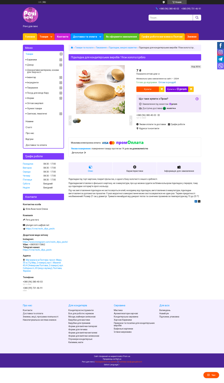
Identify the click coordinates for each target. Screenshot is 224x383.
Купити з (171, 89)
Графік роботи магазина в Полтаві (162, 36)
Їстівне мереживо (123, 332)
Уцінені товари (34, 108)
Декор (30, 65)
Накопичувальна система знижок (39, 320)
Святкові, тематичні (37, 113)
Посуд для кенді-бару (38, 93)
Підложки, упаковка (169, 316)
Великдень (165, 310)
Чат (213, 375)
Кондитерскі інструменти (81, 310)
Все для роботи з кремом (81, 313)
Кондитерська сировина (126, 316)
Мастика (118, 310)
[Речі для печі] (30, 15)
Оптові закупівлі (35, 103)
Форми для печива (77, 329)
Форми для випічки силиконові (83, 336)
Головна (30, 36)
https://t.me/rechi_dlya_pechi (40, 228)
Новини (29, 121)
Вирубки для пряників (79, 323)
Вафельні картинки (123, 328)
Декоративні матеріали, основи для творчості (43, 71)
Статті (29, 127)
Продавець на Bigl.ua (112, 359)
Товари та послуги (84, 48)
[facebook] (196, 202)
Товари (44, 36)
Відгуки (29, 139)
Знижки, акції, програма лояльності (40, 316)
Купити (147, 89)
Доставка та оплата (85, 36)
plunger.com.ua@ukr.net (37, 225)
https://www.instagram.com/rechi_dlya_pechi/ (45, 242)
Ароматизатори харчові (126, 313)
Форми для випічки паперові (82, 326)
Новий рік (164, 313)
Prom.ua (126, 356)
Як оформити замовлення (121, 36)
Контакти (62, 36)
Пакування (101, 48)
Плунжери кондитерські (80, 339)
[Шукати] (197, 18)
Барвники (32, 59)
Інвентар (31, 77)
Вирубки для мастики (79, 320)
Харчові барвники (123, 320)
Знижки (191, 36)
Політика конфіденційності (130, 362)
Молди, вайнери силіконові (82, 316)
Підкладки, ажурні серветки (123, 48)
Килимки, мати (75, 342)
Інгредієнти (33, 82)
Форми (30, 98)
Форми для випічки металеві (82, 332)
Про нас (30, 133)
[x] (199, 202)
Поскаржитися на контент (106, 362)
